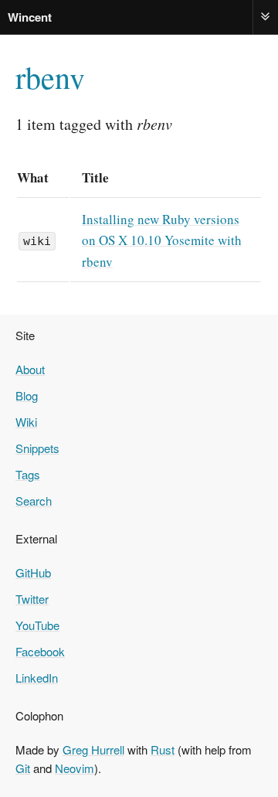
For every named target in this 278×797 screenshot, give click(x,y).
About (30, 369)
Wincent (30, 17)
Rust (163, 749)
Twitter (32, 599)
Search (33, 500)
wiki (37, 241)
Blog (26, 395)
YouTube (37, 625)
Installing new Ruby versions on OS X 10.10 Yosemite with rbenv (162, 240)
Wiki (26, 422)
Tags (27, 474)
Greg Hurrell (93, 749)
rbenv (50, 76)
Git (22, 768)
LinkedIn (36, 677)
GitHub (33, 572)
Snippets (37, 448)
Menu (265, 17)
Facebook (40, 651)
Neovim (74, 768)
